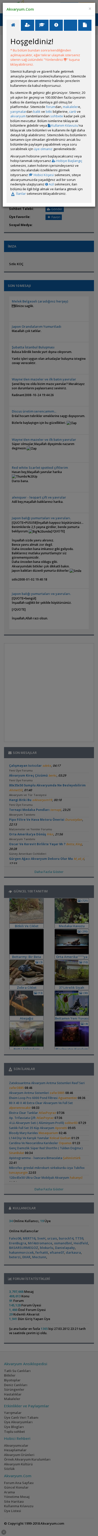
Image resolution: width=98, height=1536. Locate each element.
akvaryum (18, 116)
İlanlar (20, 193)
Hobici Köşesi (43, 175)
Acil (51, 184)
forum (50, 106)
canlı (72, 111)
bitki (49, 111)
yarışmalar (18, 111)
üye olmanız (43, 149)
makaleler (70, 106)
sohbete (56, 116)
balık (36, 111)
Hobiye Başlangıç (69, 160)
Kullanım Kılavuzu (64, 125)
